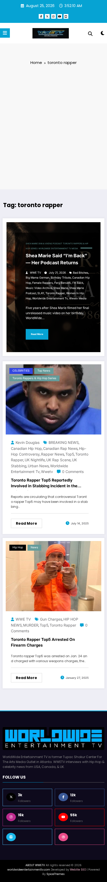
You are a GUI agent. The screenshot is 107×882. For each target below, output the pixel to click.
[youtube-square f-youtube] (66, 16)
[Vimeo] (27, 837)
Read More (37, 334)
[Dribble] (79, 837)
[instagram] (53, 16)
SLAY (40, 293)
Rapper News (52, 454)
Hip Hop (17, 547)
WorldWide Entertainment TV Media (58, 248)
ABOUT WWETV (35, 865)
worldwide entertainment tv (50, 298)
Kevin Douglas (27, 442)
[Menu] (5, 33)
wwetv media (77, 298)
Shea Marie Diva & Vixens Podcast (44, 243)
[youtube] (59, 16)
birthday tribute (61, 277)
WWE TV (35, 272)
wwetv (47, 471)
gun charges (51, 619)
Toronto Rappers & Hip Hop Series (34, 378)
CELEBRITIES (21, 370)
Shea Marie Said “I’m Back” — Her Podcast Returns (56, 259)
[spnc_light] (102, 34)
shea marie (61, 288)
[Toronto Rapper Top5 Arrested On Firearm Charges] (53, 576)
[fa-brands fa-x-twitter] (47, 16)
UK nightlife (35, 460)
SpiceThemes (55, 874)
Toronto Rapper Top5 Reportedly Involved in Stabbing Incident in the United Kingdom (44, 484)
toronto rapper (55, 293)
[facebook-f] (41, 16)
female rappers (42, 283)
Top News (43, 370)
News (34, 547)
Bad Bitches (80, 272)
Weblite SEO (78, 870)
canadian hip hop (26, 448)
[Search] (90, 33)
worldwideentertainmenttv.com (28, 870)
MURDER (30, 625)
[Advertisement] (53, 126)
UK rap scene (58, 460)
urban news (38, 466)
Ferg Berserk (62, 283)
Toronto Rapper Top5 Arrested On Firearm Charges (43, 642)
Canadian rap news (60, 448)
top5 (69, 454)
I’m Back (77, 283)
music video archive (39, 288)
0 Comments (73, 471)
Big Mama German (37, 277)
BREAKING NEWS (64, 442)
